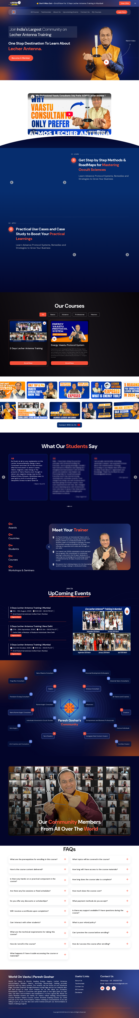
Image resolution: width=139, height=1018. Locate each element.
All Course (35, 12)
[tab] (67, 506)
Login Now (122, 12)
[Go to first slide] (64, 182)
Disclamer (78, 992)
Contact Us (85, 12)
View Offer (125, 3)
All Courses (79, 989)
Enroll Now (28, 363)
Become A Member (21, 58)
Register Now (16, 617)
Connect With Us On (67, 425)
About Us (57, 12)
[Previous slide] (11, 182)
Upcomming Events (70, 12)
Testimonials (46, 12)
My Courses (96, 12)
